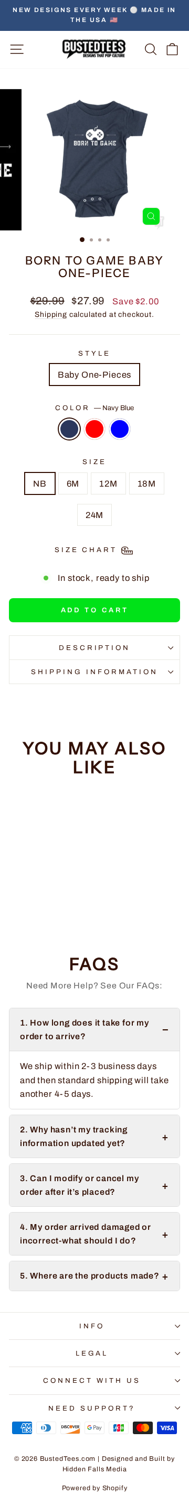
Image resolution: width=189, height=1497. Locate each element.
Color (94, 408)
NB (40, 483)
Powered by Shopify (95, 1488)
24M (94, 515)
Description (95, 648)
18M (147, 483)
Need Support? (91, 1408)
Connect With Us (92, 1380)
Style (94, 353)
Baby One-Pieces (94, 374)
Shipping (51, 314)
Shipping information (94, 672)
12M (108, 483)
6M (73, 483)
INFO (91, 1326)
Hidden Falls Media (94, 1469)
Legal (92, 1353)
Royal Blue (119, 429)
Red (94, 429)
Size (94, 462)
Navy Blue (69, 429)
